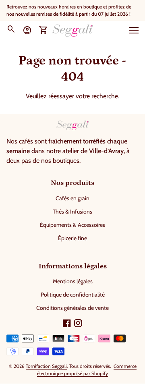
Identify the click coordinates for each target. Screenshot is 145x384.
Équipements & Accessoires (72, 224)
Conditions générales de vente (72, 307)
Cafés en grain (72, 198)
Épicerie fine (72, 238)
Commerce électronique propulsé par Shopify (87, 369)
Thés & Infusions (72, 211)
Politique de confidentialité (73, 294)
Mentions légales (73, 281)
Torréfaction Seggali (46, 366)
